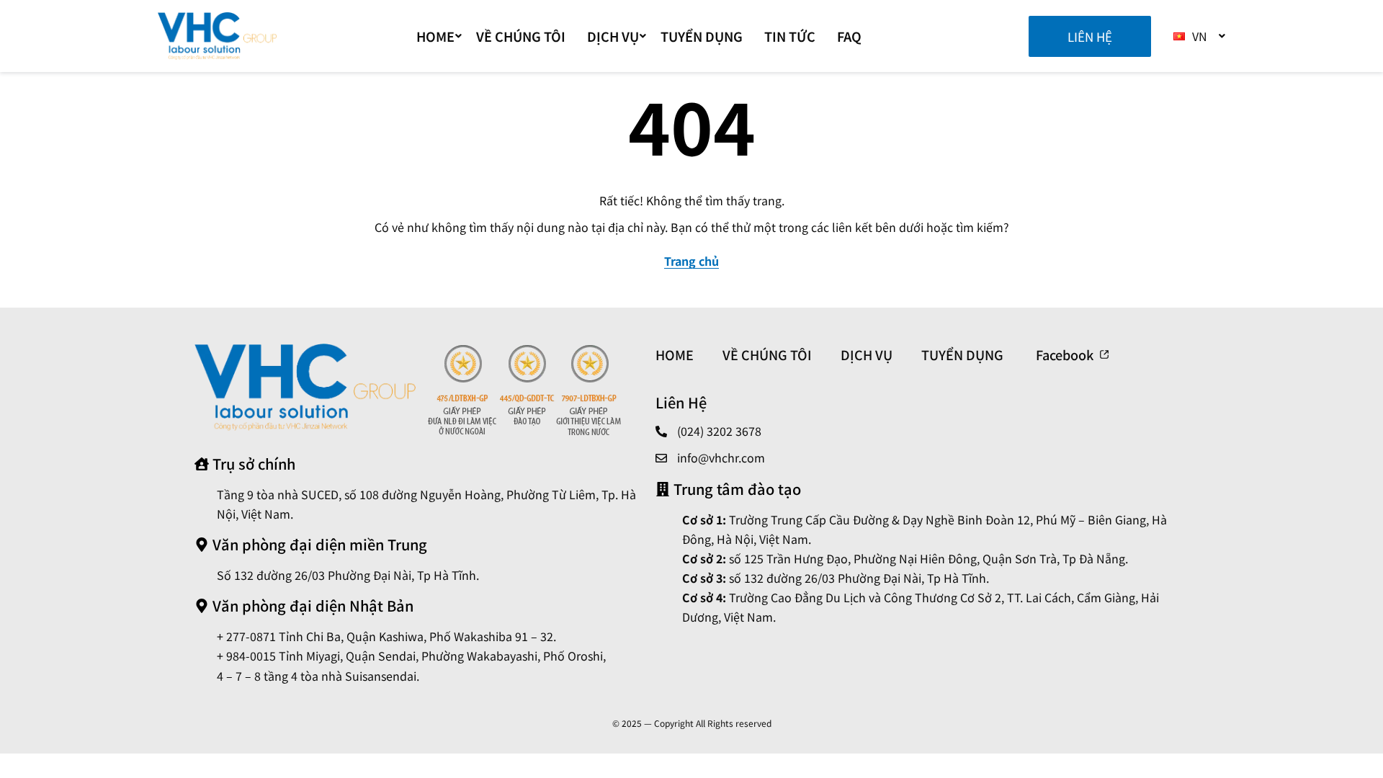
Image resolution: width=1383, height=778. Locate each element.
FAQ (849, 36)
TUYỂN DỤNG (702, 36)
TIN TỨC (789, 36)
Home (435, 36)
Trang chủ (691, 260)
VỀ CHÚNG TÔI (520, 36)
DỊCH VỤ (613, 36)
